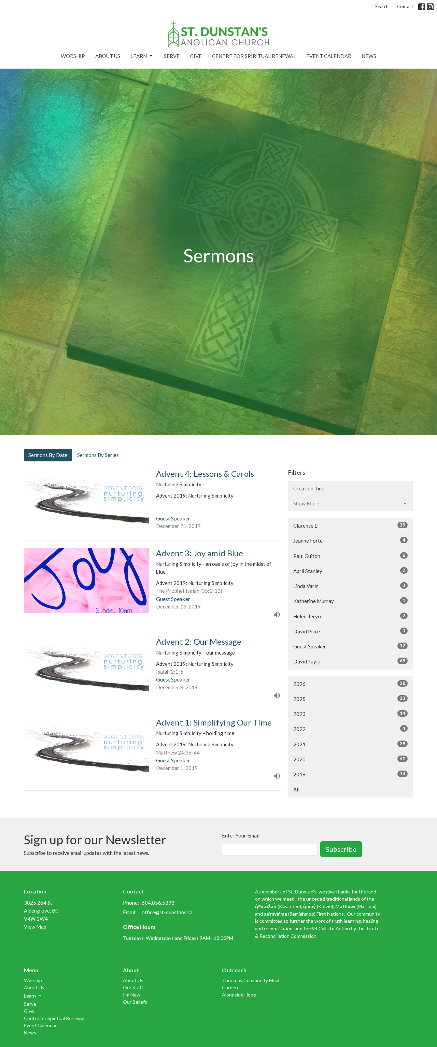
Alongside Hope (239, 995)
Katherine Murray (349, 601)
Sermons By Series (98, 455)
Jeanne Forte (349, 540)
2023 (349, 714)
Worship (73, 56)
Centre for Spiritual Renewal (254, 56)
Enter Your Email (240, 835)
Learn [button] (30, 996)
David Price (349, 631)
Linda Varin (349, 586)
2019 (349, 774)
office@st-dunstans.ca (167, 912)
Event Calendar (328, 56)
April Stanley (349, 571)
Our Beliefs (135, 1002)
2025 (349, 698)
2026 (349, 683)
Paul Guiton (349, 556)
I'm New (131, 995)
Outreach (234, 970)
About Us (107, 56)
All (296, 789)
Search (382, 6)
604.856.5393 (158, 903)
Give (196, 56)
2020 (349, 759)
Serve (172, 56)
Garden (230, 987)
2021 (349, 744)
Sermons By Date (48, 455)
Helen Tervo (349, 616)
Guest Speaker (349, 646)
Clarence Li (349, 525)
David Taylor (349, 661)
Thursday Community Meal (250, 980)
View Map (35, 926)
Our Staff (133, 987)
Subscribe (341, 849)
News (369, 56)
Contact (405, 6)
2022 (349, 729)
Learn (138, 56)
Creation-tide (308, 488)
